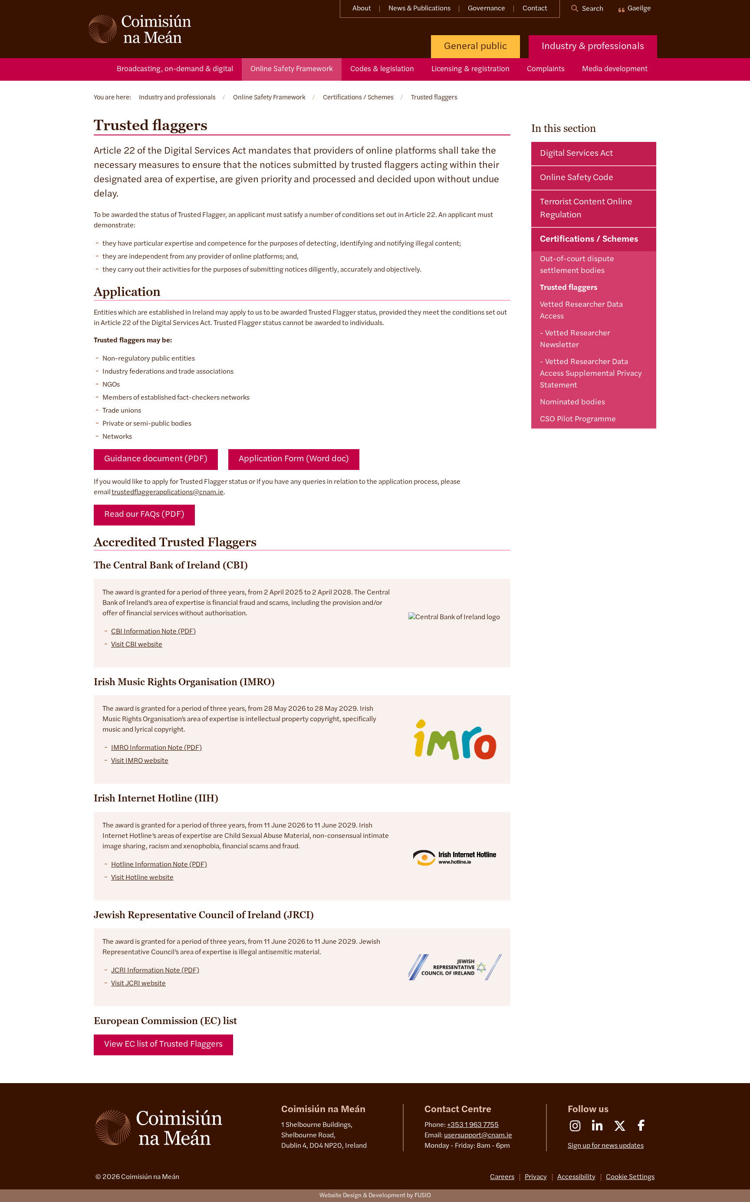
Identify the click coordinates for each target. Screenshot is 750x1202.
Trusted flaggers (568, 288)
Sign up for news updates (606, 1146)
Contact (535, 8)
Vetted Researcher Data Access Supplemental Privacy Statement (590, 374)
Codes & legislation (382, 69)
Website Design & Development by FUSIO (375, 1195)
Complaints (546, 69)
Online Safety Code (576, 178)
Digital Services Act (576, 153)
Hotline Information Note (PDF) (159, 864)
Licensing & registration (470, 69)
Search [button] (592, 9)
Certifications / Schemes (589, 239)
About (361, 8)
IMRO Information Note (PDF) (156, 748)
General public (475, 47)
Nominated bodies (572, 403)
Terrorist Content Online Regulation (586, 209)
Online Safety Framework (291, 69)
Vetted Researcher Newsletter (575, 339)
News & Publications (419, 8)
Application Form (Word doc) (294, 459)
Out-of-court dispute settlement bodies (577, 265)
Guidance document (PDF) (155, 459)
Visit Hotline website (142, 877)
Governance (486, 8)
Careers (502, 1177)
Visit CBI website (136, 644)
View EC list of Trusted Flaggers (163, 1044)
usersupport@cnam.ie (478, 1135)
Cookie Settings (630, 1177)
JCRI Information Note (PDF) (155, 970)
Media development (615, 69)
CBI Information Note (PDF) (153, 631)
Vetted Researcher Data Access (581, 311)
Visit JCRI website (138, 983)
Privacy (536, 1177)
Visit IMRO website (139, 761)
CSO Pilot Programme (578, 420)
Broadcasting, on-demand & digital (175, 69)
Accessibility (576, 1177)
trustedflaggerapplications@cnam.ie (168, 492)
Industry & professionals (593, 47)
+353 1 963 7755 (473, 1125)
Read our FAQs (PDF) (144, 514)
